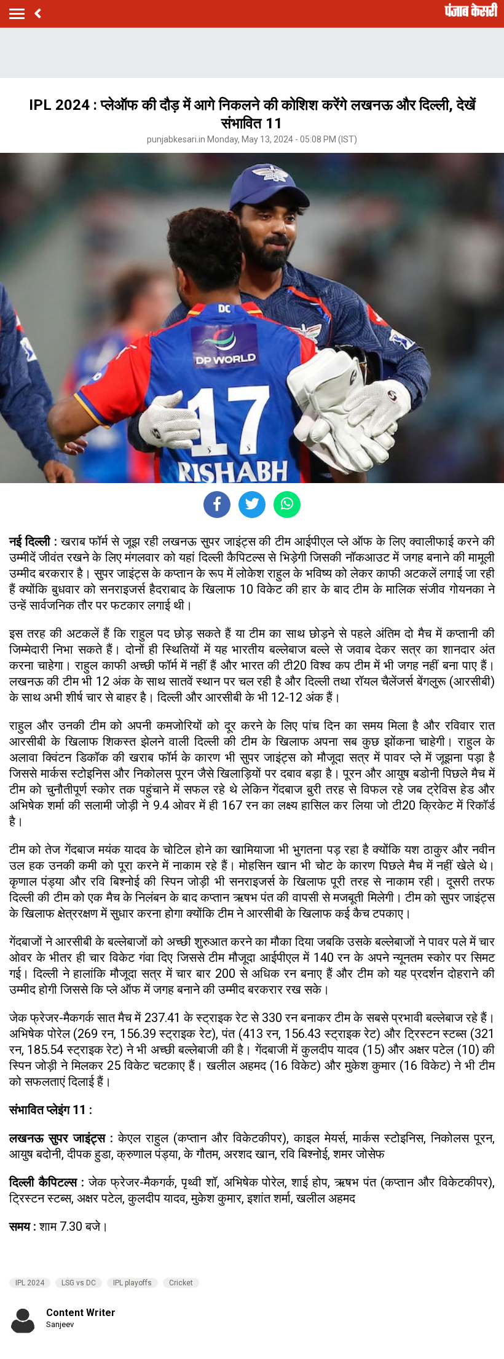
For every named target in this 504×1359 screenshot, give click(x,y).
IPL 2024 (29, 1283)
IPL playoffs (132, 1283)
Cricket (181, 1283)
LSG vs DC (78, 1283)
